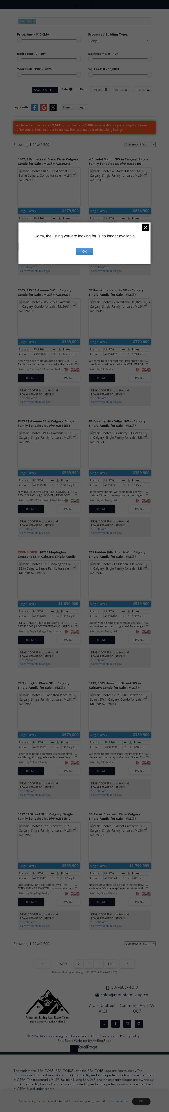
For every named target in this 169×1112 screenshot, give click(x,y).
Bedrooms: (31, 54)
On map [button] (98, 90)
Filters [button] (140, 90)
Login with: (21, 107)
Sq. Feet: (103, 69)
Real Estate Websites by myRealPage (84, 1040)
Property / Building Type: (108, 34)
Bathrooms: (103, 54)
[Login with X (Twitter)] (53, 110)
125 (110, 963)
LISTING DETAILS (31, 378)
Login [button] (82, 107)
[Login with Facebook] (34, 110)
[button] (104, 1024)
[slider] (19, 40)
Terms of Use (120, 1101)
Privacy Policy (130, 1036)
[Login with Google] (43, 110)
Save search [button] (43, 90)
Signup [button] (67, 107)
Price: (33, 34)
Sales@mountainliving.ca (35, 271)
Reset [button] (119, 90)
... (98, 963)
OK (141, 1101)
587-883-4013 (28, 267)
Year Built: (34, 69)
